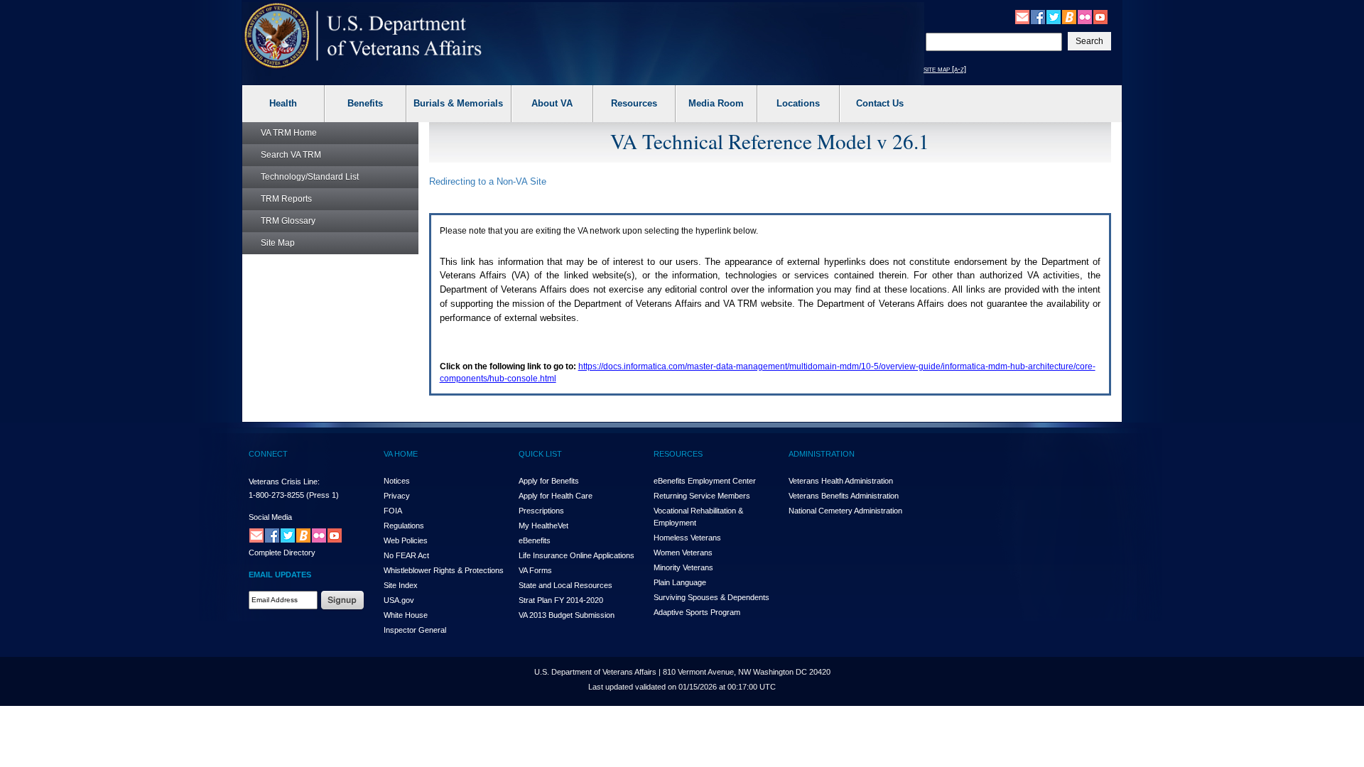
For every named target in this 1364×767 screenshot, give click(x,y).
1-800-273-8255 (276, 495)
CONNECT (268, 454)
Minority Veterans (683, 567)
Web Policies (406, 540)
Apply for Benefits (549, 481)
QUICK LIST (540, 454)
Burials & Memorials (458, 103)
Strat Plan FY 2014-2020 (561, 600)
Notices (397, 481)
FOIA (393, 510)
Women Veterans (683, 552)
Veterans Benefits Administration (844, 495)
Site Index (401, 585)
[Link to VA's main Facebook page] (1038, 16)
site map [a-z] (945, 69)
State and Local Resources (565, 585)
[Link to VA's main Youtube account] (1100, 16)
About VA (552, 103)
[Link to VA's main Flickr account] (1085, 16)
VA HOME (401, 454)
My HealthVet (543, 525)
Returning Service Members (702, 495)
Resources (634, 103)
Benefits (365, 103)
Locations (798, 103)
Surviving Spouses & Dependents (711, 597)
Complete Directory (282, 552)
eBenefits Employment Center (705, 481)
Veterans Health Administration (841, 481)
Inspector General (415, 630)
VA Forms (535, 570)
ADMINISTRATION (822, 454)
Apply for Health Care (555, 495)
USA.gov (399, 600)
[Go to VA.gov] (363, 36)
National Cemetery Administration (845, 510)
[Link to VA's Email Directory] (1022, 16)
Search (291, 155)
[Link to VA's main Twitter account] (1053, 16)
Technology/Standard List (310, 177)
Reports (286, 199)
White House (406, 615)
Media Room (716, 103)
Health (283, 103)
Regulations (404, 525)
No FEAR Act (406, 555)
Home (289, 133)
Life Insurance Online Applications (576, 555)
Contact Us (880, 103)
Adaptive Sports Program (697, 612)
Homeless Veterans (687, 537)
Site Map (278, 243)
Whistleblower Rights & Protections (444, 570)
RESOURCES (678, 454)
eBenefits (535, 540)
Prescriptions (541, 510)
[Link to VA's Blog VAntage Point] (1069, 16)
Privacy (397, 495)
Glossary (288, 221)
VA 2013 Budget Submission (567, 615)
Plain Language (680, 582)
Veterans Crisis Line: (284, 481)
